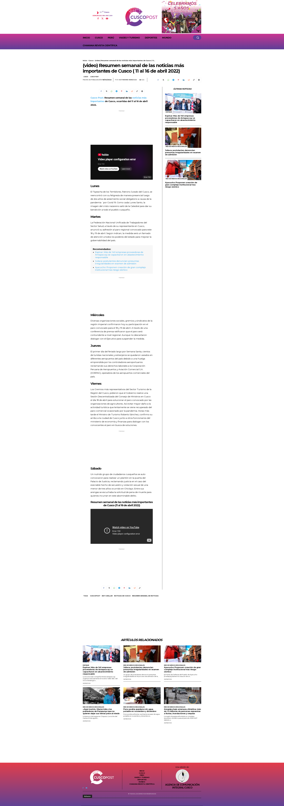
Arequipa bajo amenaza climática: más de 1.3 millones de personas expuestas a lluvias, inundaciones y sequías (182, 711)
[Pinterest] (178, 80)
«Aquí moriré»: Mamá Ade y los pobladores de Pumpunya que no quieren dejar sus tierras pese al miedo (101, 711)
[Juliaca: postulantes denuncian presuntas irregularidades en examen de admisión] (183, 138)
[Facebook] (98, 18)
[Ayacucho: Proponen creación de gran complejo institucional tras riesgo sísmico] (183, 170)
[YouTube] (107, 18)
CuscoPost (95, 596)
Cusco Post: (97, 98)
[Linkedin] (183, 80)
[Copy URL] (193, 80)
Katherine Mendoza (128, 80)
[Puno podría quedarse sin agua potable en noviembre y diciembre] (142, 695)
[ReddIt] (188, 80)
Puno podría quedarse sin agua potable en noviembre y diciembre (139, 710)
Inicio (85, 60)
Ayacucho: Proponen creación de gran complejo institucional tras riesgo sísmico (120, 268)
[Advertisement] (122, 127)
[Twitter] (102, 18)
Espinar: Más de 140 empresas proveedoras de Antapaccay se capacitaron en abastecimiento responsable (119, 255)
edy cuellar (107, 596)
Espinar (169, 112)
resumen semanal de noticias (145, 596)
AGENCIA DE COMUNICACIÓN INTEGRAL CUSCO (182, 786)
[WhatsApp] (168, 80)
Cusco (91, 60)
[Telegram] (173, 80)
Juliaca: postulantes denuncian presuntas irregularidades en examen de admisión (117, 262)
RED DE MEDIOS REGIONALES (176, 146)
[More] (199, 80)
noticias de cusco (122, 596)
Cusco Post (94, 77)
